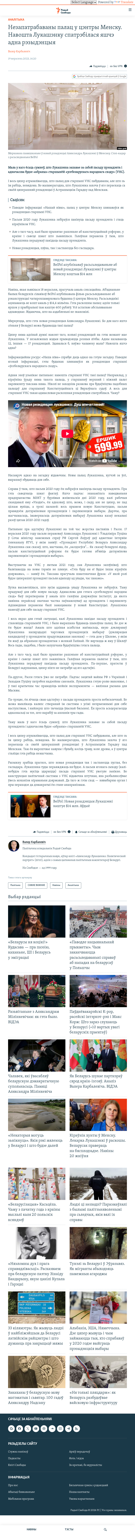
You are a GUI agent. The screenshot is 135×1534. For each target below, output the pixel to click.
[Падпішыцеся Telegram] (68, 1428)
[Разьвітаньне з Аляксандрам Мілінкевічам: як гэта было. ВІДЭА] (36, 991)
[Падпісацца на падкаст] (44, 1428)
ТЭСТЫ (69, 1529)
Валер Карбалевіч (19, 51)
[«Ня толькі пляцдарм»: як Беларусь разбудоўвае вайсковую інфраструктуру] (98, 1372)
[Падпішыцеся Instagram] (60, 1428)
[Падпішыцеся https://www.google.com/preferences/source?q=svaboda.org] (11, 1428)
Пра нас (13, 1485)
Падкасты (14, 1458)
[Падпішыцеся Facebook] (19, 1428)
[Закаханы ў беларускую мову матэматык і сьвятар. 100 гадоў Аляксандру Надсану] (36, 1372)
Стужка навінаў (18, 1451)
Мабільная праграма (21, 1499)
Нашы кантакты (79, 1492)
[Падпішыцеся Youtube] (36, 1428)
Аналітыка (16, 19)
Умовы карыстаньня (81, 1499)
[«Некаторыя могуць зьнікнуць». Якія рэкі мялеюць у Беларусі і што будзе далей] (36, 1115)
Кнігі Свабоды (17, 1465)
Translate (127, 2)
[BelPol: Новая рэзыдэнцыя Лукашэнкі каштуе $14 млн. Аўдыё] (30, 806)
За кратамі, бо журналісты (85, 1465)
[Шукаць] (105, 1529)
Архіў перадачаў (79, 1451)
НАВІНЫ (31, 1529)
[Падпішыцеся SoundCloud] (52, 1428)
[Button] (97, 66)
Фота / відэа (76, 1458)
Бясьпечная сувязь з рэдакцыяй (88, 1485)
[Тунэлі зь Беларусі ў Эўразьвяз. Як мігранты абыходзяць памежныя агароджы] (98, 1243)
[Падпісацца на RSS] (76, 1428)
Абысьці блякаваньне (21, 1492)
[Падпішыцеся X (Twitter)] (27, 1428)
